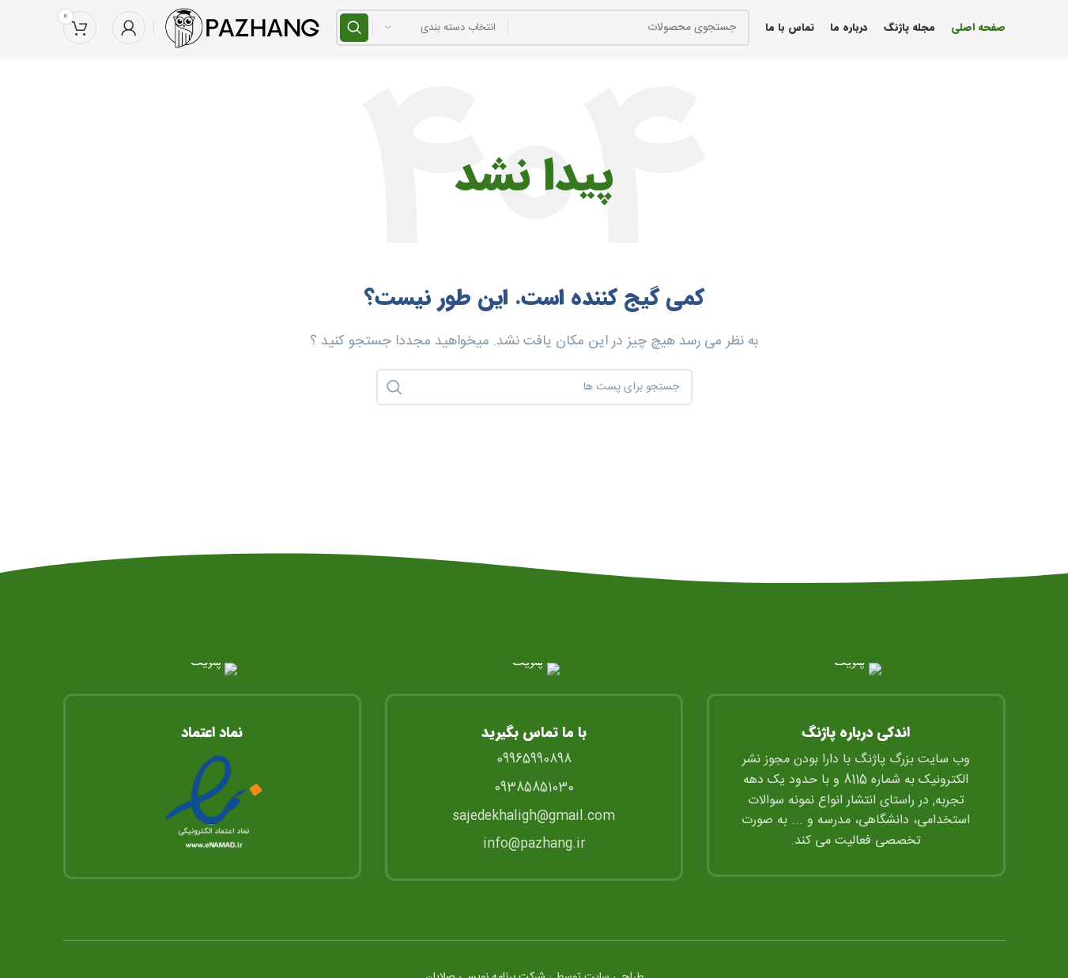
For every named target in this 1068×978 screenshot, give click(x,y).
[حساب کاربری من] (128, 27)
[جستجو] (354, 27)
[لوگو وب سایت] (241, 28)
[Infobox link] (212, 771)
